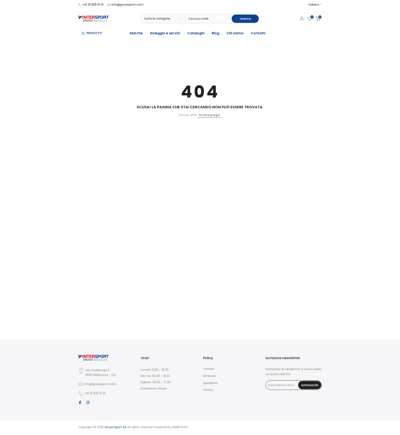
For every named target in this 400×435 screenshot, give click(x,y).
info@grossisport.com (127, 4)
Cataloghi (195, 33)
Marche (136, 33)
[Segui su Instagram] (88, 402)
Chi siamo (235, 33)
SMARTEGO (180, 427)
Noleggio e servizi (165, 33)
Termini (208, 369)
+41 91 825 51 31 (92, 4)
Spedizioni (210, 383)
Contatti (258, 33)
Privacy (208, 390)
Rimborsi (209, 376)
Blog (215, 33)
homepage (209, 115)
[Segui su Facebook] (80, 402)
